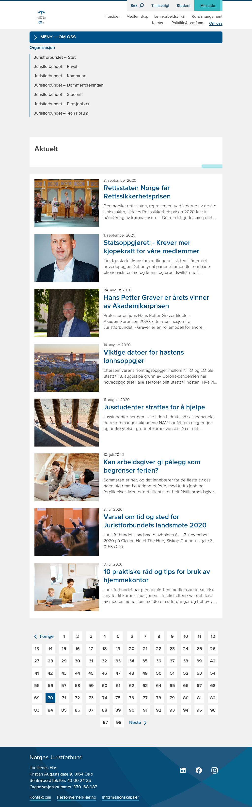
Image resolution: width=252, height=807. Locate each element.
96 (213, 710)
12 (213, 636)
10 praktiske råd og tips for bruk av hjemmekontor (157, 576)
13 (37, 648)
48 (131, 673)
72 (77, 697)
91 (145, 710)
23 (172, 648)
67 (199, 685)
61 (118, 685)
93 (172, 710)
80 (186, 697)
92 (158, 710)
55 (37, 685)
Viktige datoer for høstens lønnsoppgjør (144, 356)
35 (145, 660)
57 (63, 685)
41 (37, 673)
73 (91, 697)
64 (158, 685)
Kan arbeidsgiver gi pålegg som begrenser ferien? (152, 466)
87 (91, 710)
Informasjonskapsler (120, 797)
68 (213, 685)
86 (77, 710)
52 (186, 673)
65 (172, 685)
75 (118, 697)
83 (36, 710)
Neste (135, 722)
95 (199, 710)
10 (186, 636)
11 (199, 636)
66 (186, 685)
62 (131, 685)
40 (212, 660)
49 (145, 673)
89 (118, 710)
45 (91, 673)
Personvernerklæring (76, 797)
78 (158, 697)
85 (64, 710)
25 (199, 648)
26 (213, 648)
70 (50, 697)
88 (104, 710)
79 (172, 697)
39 (199, 660)
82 (213, 697)
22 (158, 648)
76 (131, 697)
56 (50, 685)
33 (118, 660)
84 (50, 710)
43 (64, 673)
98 (119, 722)
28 (50, 660)
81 (199, 697)
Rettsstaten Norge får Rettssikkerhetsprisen (137, 192)
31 (91, 660)
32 (104, 660)
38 (185, 660)
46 (104, 673)
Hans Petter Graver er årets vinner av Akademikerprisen (156, 301)
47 (118, 673)
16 (77, 648)
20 (131, 648)
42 (50, 673)
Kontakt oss (40, 797)
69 (37, 697)
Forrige (46, 636)
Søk (134, 5)
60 (104, 685)
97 (105, 722)
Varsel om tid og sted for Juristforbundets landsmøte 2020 (155, 521)
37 (172, 660)
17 (91, 648)
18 (104, 648)
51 (172, 673)
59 (91, 685)
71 (64, 697)
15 (64, 648)
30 (77, 660)
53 (199, 673)
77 (145, 697)
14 (50, 648)
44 (77, 673)
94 (185, 710)
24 (185, 648)
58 (77, 685)
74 (104, 697)
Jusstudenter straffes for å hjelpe (154, 407)
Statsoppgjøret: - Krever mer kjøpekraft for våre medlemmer (151, 247)
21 (145, 648)
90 (131, 710)
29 (64, 660)
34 (131, 660)
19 (118, 648)
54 (212, 673)
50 (158, 673)
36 (158, 660)
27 (36, 660)
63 (145, 685)
